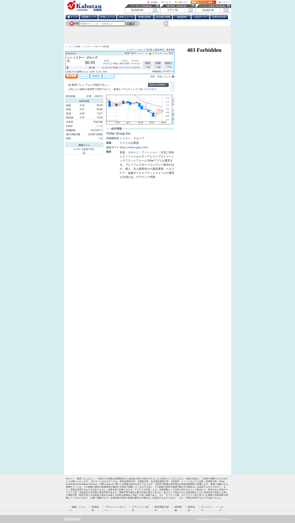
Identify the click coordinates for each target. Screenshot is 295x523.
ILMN (92, 71)
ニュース (108, 76)
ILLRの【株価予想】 (84, 149)
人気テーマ (200, 17)
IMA (105, 71)
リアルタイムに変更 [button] (162, 53)
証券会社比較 (219, 17)
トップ (74, 17)
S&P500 (170, 6)
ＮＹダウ (136, 6)
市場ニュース (107, 17)
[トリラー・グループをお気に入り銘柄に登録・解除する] (68, 61)
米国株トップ (89, 17)
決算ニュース (126, 17)
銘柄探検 (182, 17)
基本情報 (71, 76)
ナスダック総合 (207, 6)
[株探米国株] (84, 6)
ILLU (85, 71)
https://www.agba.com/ (134, 147)
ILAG (99, 71)
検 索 (131, 24)
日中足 (173, 102)
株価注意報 (145, 17)
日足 (173, 116)
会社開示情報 (163, 17)
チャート (83, 76)
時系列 (96, 76)
